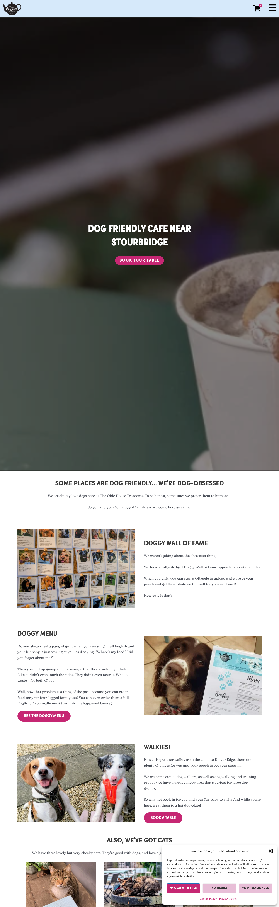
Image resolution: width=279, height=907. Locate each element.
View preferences (255, 888)
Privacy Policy (228, 898)
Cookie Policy (208, 898)
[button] (270, 851)
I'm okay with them (183, 888)
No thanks (220, 888)
